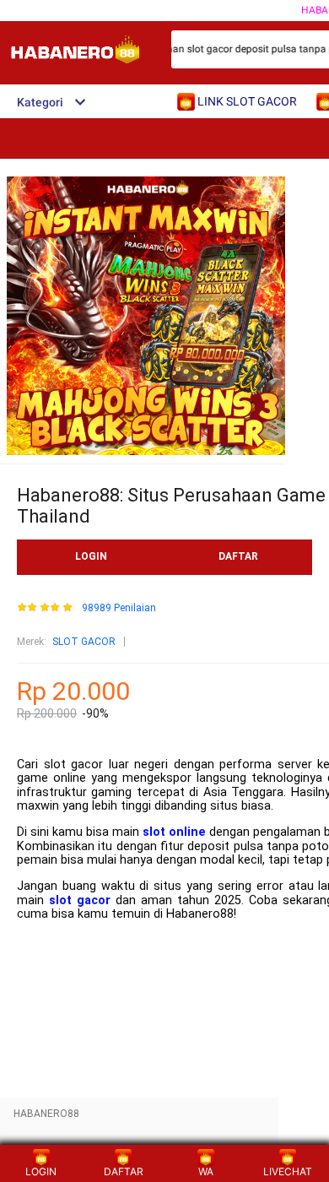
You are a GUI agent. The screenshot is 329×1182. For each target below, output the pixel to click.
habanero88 (52, 966)
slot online (174, 832)
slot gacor (80, 900)
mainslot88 (49, 940)
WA (205, 1171)
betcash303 (51, 992)
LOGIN (91, 556)
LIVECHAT (287, 1171)
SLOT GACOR (84, 642)
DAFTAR (238, 556)
